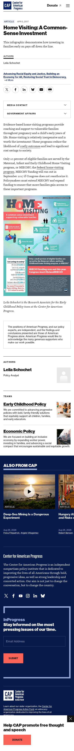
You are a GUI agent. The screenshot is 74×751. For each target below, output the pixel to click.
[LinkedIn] (35, 596)
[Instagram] (28, 596)
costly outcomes (30, 146)
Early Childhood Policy (24, 404)
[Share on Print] (49, 89)
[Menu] (68, 5)
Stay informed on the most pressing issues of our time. (29, 624)
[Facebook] (13, 596)
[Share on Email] (41, 89)
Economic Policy (19, 431)
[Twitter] (6, 596)
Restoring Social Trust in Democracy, (44, 77)
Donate (53, 5)
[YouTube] (20, 596)
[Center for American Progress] (7, 5)
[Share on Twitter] (6, 89)
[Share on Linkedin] (24, 89)
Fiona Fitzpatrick (11, 533)
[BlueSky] (43, 596)
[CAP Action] (14, 695)
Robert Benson (66, 533)
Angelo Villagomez (29, 533)
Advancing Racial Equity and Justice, (24, 73)
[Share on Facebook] (15, 89)
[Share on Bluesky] (32, 89)
